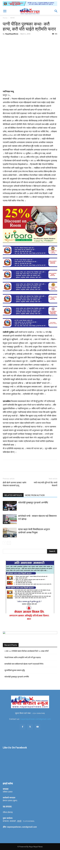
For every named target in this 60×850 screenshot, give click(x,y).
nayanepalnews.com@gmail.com (35, 719)
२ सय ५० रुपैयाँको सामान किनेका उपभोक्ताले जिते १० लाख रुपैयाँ (26, 651)
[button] (4, 11)
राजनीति (6, 523)
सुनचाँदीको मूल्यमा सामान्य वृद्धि (14, 670)
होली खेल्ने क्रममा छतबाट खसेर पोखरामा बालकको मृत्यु (14, 484)
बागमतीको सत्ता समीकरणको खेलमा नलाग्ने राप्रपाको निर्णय (23, 664)
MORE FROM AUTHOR (35, 495)
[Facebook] (14, 40)
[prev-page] (4, 543)
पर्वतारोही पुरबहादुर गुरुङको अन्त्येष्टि (33, 502)
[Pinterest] (27, 40)
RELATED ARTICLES (13, 495)
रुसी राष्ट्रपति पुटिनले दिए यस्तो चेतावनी (45, 484)
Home (5, 18)
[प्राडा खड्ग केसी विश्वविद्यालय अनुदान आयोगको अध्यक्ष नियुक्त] (10, 532)
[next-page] (9, 543)
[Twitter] (21, 40)
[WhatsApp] (33, 40)
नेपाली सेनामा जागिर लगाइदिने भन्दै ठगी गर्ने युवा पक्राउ (22, 657)
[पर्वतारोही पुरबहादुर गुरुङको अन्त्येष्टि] (10, 506)
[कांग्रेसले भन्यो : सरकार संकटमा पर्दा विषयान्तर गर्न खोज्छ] (10, 519)
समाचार (12, 18)
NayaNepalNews (11, 34)
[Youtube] (37, 727)
